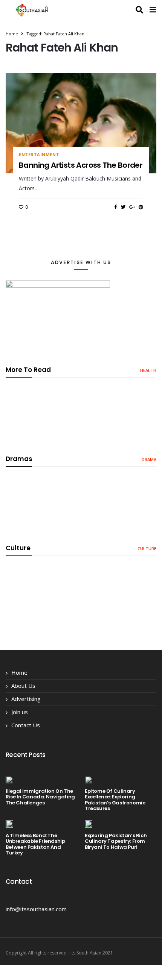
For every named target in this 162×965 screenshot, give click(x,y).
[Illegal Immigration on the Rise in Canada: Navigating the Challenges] (9, 779)
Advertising (26, 699)
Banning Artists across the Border (80, 165)
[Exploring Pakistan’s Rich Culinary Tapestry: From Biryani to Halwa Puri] (88, 823)
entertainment (39, 154)
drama (149, 459)
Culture (147, 548)
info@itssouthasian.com (36, 909)
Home (12, 33)
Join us (19, 712)
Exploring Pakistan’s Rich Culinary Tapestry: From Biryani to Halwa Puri (116, 841)
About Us (23, 685)
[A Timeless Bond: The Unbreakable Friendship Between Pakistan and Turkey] (9, 823)
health (148, 370)
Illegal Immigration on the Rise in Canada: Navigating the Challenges (40, 796)
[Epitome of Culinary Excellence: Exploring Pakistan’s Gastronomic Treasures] (88, 779)
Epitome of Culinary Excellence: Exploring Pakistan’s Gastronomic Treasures (115, 799)
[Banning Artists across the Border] (81, 123)
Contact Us (25, 725)
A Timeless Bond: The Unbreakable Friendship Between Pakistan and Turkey (35, 844)
